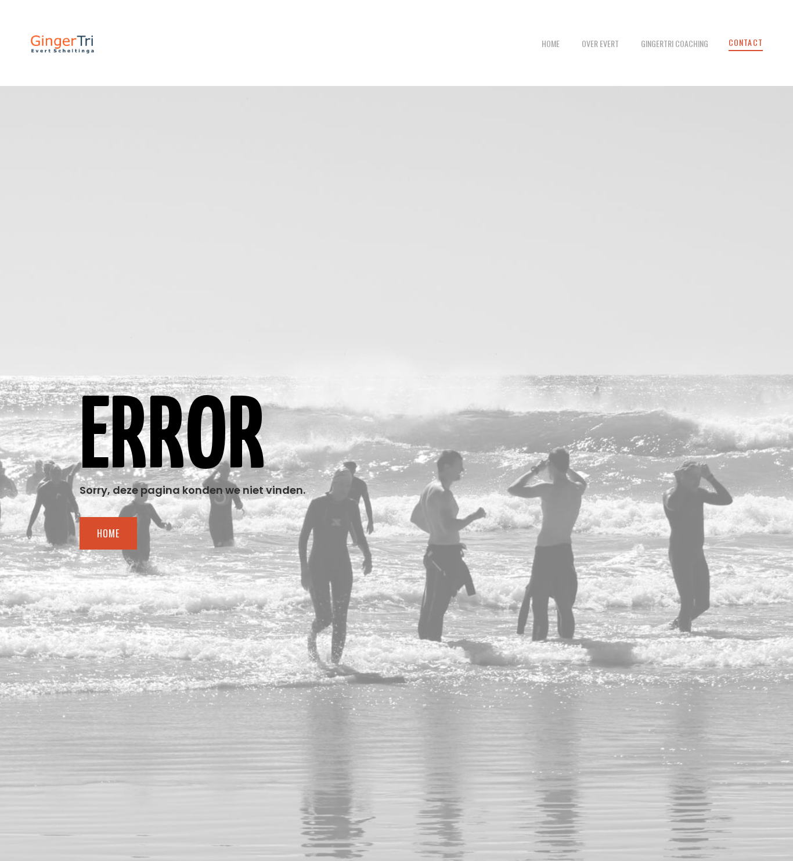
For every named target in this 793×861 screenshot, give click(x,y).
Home (551, 43)
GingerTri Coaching (674, 43)
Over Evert (600, 43)
